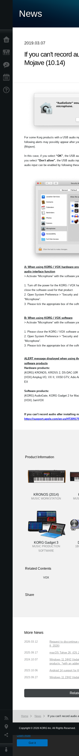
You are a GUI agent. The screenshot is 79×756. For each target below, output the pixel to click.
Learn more (24, 735)
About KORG (7, 749)
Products (7, 52)
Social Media (7, 735)
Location (7, 726)
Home (7, 40)
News (7, 718)
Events (7, 77)
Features (7, 65)
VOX (46, 577)
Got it (32, 742)
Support (7, 90)
